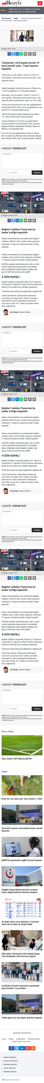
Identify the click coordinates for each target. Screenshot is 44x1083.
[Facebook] (9, 54)
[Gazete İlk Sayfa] (11, 3)
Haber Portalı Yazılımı (12, 1080)
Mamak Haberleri (10, 1072)
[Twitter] (13, 54)
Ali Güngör (14, 312)
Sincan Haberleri (10, 1068)
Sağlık (16, 18)
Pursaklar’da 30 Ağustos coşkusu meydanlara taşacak (26, 10)
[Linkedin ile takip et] (22, 1048)
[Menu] (40, 3)
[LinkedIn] (17, 54)
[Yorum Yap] (34, 54)
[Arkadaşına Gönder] (25, 54)
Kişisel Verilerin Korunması (21, 1041)
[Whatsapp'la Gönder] (21, 54)
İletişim (11, 1039)
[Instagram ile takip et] (27, 1048)
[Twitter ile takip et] (16, 1048)
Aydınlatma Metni (34, 1039)
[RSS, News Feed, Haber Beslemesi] (32, 1048)
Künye (4, 1039)
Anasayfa (7, 18)
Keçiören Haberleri (11, 1061)
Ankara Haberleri (10, 1057)
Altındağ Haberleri (10, 1064)
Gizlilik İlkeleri (20, 1039)
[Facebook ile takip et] (11, 1048)
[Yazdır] (30, 54)
